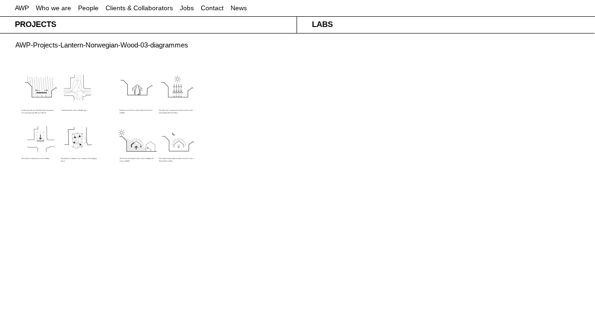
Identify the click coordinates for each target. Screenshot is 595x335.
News (239, 8)
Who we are (53, 8)
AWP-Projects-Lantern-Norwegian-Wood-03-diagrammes (101, 45)
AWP (22, 8)
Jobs (187, 8)
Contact (212, 8)
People (88, 8)
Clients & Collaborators (139, 8)
